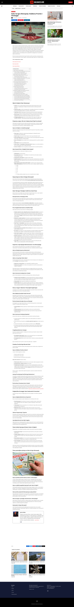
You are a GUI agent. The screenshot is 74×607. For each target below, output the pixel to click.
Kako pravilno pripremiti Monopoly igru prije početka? (22, 98)
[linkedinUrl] (21, 522)
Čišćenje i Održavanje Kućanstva (52, 20)
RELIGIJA (58, 6)
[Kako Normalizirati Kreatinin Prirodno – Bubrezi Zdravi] (55, 33)
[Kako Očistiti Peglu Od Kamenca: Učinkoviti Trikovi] (55, 15)
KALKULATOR (21, 6)
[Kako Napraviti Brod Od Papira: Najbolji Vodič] (37, 556)
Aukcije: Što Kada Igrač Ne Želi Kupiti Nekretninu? (21, 88)
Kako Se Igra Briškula (16, 66)
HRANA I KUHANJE (42, 6)
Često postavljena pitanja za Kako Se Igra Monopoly (21, 95)
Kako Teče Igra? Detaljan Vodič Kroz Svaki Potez (21, 75)
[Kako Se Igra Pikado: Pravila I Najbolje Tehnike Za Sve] (37, 569)
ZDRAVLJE (15, 6)
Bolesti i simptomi (50, 38)
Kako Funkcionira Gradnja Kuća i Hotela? (20, 80)
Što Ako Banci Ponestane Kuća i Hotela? (20, 89)
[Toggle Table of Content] (29, 69)
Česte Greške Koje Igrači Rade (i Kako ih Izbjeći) (21, 94)
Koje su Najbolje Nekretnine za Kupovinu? (20, 91)
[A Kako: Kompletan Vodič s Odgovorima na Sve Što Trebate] (37, 2)
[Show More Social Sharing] (31, 20)
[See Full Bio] (40, 520)
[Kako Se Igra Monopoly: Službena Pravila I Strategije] (28, 33)
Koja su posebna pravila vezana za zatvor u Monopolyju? (22, 96)
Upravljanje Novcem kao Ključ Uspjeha (20, 93)
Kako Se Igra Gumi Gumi (17, 61)
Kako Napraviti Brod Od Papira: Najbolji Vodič (37, 561)
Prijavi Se (70, 2)
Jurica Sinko (15, 17)
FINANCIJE (35, 6)
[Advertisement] (28, 533)
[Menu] (1, 6)
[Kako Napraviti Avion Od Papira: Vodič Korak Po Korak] (19, 569)
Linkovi (12, 590)
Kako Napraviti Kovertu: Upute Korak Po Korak (19, 561)
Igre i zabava (13, 11)
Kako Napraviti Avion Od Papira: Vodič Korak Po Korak (19, 575)
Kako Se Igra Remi (15, 63)
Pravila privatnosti (14, 594)
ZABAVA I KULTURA (51, 6)
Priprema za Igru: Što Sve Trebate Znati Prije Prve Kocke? (22, 71)
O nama (13, 592)
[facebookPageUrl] (20, 522)
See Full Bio (37, 519)
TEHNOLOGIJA (28, 6)
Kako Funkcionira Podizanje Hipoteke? (20, 84)
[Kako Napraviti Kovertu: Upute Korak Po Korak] (19, 556)
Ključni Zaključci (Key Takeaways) (18, 70)
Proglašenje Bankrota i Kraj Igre (19, 85)
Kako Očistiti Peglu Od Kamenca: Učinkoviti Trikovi (54, 22)
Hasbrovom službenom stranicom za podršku (36, 388)
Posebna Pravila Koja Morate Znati (19, 86)
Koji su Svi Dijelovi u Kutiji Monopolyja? (20, 72)
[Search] (72, 6)
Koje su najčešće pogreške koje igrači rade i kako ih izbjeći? (22, 97)
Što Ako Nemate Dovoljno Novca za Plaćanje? (21, 83)
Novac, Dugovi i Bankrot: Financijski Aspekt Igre (21, 81)
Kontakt (13, 588)
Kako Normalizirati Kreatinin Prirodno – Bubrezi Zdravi (53, 40)
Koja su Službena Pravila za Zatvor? (19, 87)
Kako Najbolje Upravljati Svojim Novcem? (20, 82)
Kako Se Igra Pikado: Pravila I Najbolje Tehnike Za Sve (37, 575)
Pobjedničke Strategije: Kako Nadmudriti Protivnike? (21, 90)
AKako (12, 586)
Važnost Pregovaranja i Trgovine (19, 92)
